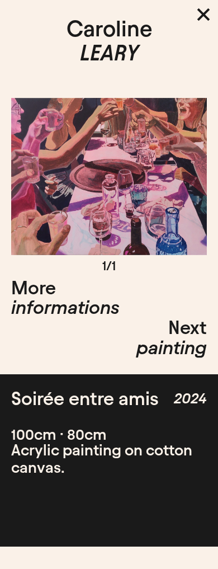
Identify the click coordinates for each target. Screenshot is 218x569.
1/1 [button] (109, 266)
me (55, 553)
